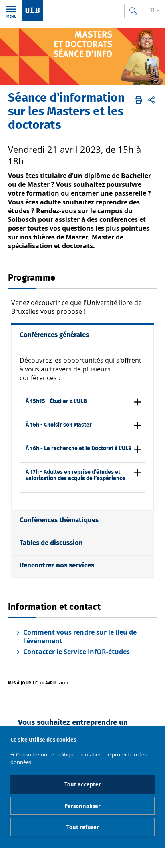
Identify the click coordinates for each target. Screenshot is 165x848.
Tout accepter (82, 784)
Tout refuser (82, 827)
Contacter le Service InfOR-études (76, 651)
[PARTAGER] (151, 100)
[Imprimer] (138, 100)
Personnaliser (82, 806)
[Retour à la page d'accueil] (32, 10)
